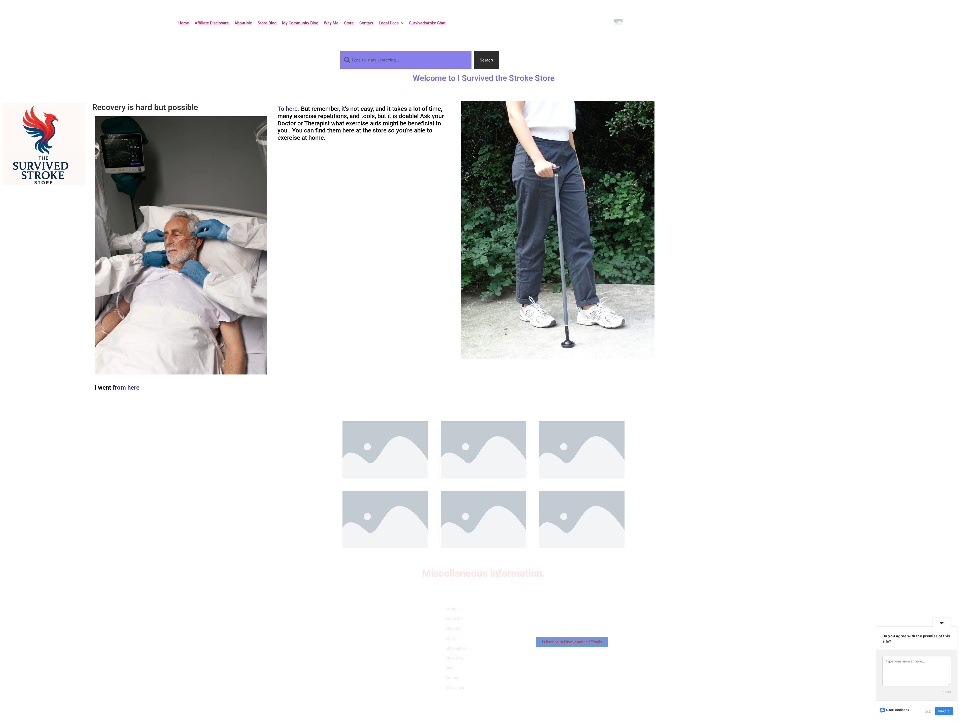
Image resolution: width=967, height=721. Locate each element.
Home (183, 23)
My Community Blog (300, 23)
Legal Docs (389, 23)
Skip (928, 711)
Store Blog (267, 23)
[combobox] (406, 60)
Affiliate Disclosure (212, 23)
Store (349, 23)
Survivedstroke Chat (427, 23)
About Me (243, 23)
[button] (391, 23)
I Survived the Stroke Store (366, 634)
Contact (366, 23)
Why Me (331, 23)
